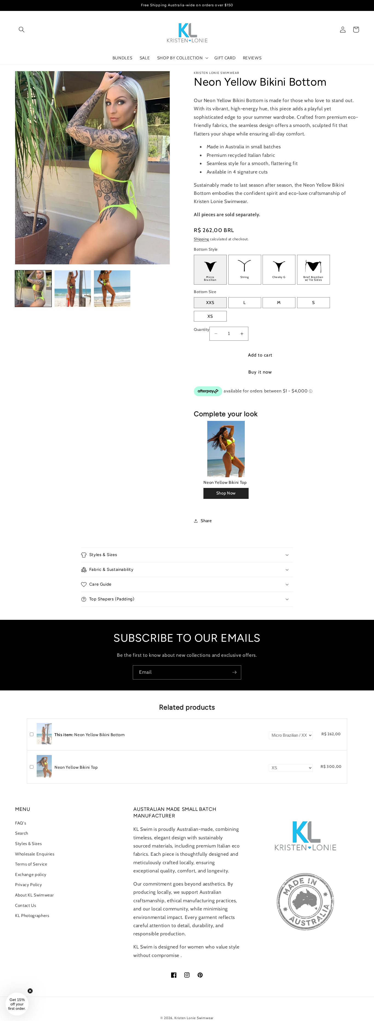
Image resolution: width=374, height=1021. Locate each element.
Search (21, 833)
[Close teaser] (30, 991)
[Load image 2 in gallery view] (72, 288)
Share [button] (206, 520)
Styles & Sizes (28, 843)
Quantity (201, 329)
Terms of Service (31, 864)
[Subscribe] (234, 672)
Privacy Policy (28, 884)
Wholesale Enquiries (34, 854)
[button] (21, 29)
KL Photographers (32, 915)
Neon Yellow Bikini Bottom (89, 734)
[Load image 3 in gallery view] (112, 288)
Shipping (201, 239)
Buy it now (260, 372)
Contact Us (25, 905)
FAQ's (20, 823)
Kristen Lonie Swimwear (194, 1018)
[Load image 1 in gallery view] (33, 288)
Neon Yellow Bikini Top (225, 482)
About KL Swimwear (34, 895)
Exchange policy (31, 874)
